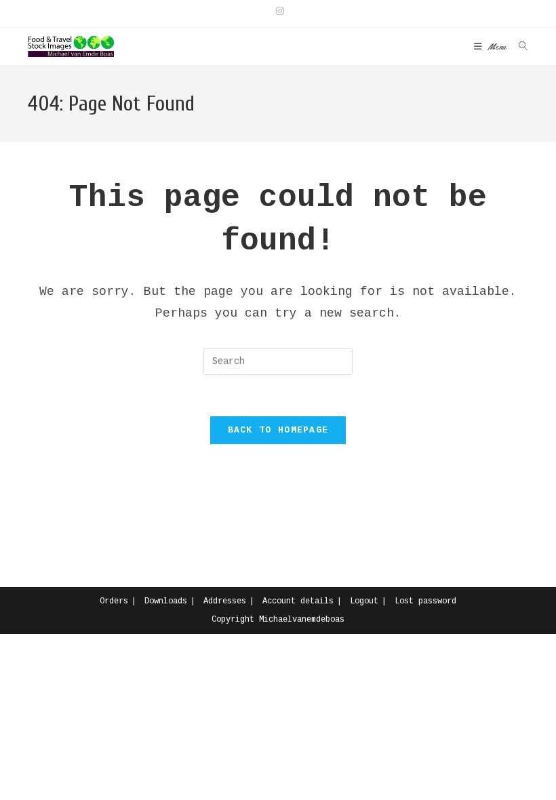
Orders (114, 601)
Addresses (224, 601)
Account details (298, 601)
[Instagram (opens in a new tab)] (278, 11)
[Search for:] (518, 46)
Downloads (165, 601)
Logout (364, 601)
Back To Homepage (278, 430)
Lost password (425, 601)
